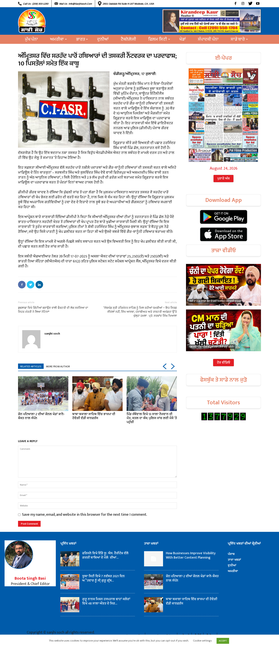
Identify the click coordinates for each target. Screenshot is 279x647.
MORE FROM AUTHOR (58, 366)
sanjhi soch (52, 333)
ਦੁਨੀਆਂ (103, 39)
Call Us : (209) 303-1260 (35, 3)
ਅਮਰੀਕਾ (57, 39)
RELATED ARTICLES (30, 366)
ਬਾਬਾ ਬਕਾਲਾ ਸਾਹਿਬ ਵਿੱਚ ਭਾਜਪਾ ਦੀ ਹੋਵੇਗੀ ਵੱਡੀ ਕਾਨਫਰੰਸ (93, 416)
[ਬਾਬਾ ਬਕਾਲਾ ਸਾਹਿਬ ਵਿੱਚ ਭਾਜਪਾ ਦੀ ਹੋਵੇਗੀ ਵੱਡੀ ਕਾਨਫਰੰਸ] (97, 393)
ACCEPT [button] (223, 641)
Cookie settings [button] (202, 640)
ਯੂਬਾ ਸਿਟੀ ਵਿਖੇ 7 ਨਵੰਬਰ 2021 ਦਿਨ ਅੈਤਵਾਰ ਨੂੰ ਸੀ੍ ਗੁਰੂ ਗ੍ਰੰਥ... (103, 578)
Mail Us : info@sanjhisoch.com (75, 3)
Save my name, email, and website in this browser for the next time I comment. (84, 514)
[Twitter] (250, 3)
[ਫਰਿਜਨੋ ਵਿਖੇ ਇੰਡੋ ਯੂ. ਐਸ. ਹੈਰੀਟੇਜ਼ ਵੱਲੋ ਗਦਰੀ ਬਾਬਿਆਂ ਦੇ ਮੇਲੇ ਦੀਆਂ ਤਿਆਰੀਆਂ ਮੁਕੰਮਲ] (69, 558)
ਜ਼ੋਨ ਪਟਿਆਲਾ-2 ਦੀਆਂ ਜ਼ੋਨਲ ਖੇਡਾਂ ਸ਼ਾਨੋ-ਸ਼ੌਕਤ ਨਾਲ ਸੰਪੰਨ (41, 416)
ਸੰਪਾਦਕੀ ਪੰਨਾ (208, 39)
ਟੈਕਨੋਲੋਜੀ (128, 39)
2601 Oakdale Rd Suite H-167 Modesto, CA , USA (128, 3)
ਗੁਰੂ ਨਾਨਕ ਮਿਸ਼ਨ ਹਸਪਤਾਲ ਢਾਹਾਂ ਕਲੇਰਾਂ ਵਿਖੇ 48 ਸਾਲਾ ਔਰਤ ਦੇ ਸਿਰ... (106, 601)
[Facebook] (235, 3)
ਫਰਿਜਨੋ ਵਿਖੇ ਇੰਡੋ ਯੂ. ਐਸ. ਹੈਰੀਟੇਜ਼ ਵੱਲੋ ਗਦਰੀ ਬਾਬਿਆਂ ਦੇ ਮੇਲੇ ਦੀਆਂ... (105, 555)
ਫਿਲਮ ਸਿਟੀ (157, 39)
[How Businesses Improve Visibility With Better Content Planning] (153, 558)
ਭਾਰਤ (80, 39)
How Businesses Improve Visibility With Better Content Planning (191, 555)
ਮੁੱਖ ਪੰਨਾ (31, 39)
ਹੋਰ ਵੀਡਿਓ (223, 362)
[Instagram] (243, 3)
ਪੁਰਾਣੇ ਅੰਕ (223, 178)
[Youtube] (257, 3)
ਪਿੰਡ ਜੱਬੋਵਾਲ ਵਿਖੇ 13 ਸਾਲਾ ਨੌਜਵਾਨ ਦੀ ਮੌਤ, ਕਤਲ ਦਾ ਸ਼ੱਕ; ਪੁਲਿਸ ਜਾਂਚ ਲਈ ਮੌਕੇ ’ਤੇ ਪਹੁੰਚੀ (152, 418)
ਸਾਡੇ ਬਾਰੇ (238, 39)
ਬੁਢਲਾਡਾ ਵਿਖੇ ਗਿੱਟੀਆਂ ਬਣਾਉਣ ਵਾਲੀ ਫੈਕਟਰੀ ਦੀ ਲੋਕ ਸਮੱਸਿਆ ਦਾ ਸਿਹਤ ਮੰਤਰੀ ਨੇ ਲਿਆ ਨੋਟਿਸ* (53, 309)
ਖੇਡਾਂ (182, 39)
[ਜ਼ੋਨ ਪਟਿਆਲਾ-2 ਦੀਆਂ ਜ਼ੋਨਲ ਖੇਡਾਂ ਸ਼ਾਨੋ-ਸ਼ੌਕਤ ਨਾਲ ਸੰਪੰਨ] (43, 393)
